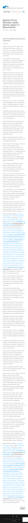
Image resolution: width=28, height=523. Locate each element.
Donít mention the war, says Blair (11, 256)
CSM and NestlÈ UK (11, 221)
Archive (6, 30)
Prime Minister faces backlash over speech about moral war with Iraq (13, 265)
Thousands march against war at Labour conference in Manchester (13, 215)
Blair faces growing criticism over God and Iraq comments (14, 238)
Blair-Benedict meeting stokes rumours (13, 245)
